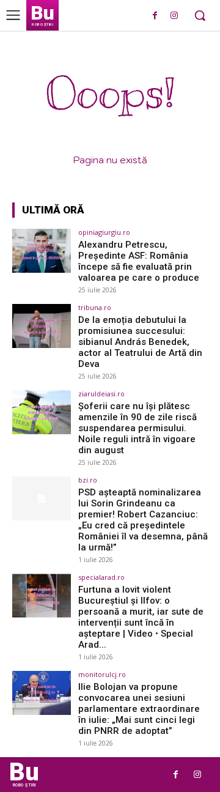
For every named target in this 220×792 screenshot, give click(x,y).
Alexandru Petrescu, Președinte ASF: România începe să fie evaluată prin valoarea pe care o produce (138, 261)
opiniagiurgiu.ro (104, 232)
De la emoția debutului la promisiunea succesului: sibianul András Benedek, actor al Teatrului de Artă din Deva (140, 341)
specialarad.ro (101, 577)
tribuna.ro (94, 307)
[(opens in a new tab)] (41, 251)
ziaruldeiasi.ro (101, 393)
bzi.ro (87, 479)
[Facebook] (154, 16)
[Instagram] (173, 16)
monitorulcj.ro (102, 674)
